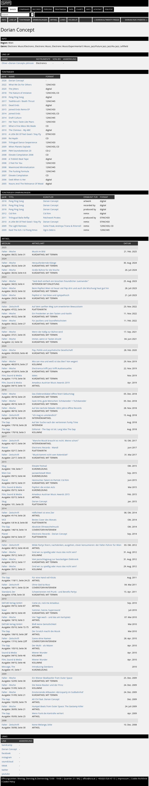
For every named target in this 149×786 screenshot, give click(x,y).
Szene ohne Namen (41, 638)
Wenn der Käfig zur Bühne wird (47, 332)
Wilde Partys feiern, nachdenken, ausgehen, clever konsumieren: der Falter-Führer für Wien (76, 545)
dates (34, 375)
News (4, 9)
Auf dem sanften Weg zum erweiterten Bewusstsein (57, 306)
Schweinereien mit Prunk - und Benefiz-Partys (54, 592)
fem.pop (109, 9)
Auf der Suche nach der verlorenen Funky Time (55, 422)
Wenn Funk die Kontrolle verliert (48, 713)
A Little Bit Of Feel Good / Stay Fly (25, 134)
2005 (4, 183)
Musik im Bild (38, 251)
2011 (4, 122)
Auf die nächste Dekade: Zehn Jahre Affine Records (57, 408)
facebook (6, 753)
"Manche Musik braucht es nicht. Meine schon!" (55, 440)
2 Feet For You (15, 163)
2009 (4, 138)
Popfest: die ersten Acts (43, 487)
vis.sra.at (72, 20)
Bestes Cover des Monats (44, 519)
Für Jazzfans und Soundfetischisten (49, 320)
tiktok (4, 765)
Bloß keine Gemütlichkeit (44, 624)
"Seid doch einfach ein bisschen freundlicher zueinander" (60, 281)
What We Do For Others (20, 84)
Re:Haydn (13, 138)
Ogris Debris (49, 230)
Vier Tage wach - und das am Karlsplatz (51, 617)
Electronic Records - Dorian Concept (49, 534)
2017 (4, 101)
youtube (6, 774)
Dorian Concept (16, 80)
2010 (4, 130)
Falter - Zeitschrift (10, 306)
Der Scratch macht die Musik (46, 631)
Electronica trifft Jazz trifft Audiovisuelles (52, 368)
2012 (4, 213)
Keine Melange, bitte (42, 724)
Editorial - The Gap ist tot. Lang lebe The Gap (54, 429)
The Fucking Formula (19, 171)
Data (71, 9)
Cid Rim (12, 213)
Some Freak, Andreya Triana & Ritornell (62, 226)
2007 (4, 175)
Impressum (123, 778)
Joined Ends (14, 113)
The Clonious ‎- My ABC (20, 130)
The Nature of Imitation (20, 93)
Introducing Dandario (42, 666)
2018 (4, 93)
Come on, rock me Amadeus (45, 603)
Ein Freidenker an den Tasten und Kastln (52, 313)
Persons (48, 9)
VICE (4, 519)
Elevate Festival (39, 466)
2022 (4, 84)
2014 (4, 113)
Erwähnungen (40, 20)
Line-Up (12, 20)
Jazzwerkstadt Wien (41, 473)
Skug (4, 466)
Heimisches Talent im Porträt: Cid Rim (50, 480)
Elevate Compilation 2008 (21, 155)
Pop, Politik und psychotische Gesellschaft (52, 350)
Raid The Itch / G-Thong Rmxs (23, 230)
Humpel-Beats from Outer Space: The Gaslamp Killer (57, 706)
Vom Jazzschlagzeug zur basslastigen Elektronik (55, 559)
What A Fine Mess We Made (22, 126)
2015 (4, 105)
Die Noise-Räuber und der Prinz (47, 685)
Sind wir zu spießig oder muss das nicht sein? (54, 552)
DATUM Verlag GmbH (12, 603)
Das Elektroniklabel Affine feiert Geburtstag (53, 394)
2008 (4, 155)
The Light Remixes (17, 226)
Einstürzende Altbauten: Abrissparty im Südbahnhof (57, 692)
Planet (5, 447)
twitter (5, 770)
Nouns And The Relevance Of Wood (26, 183)
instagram (7, 757)
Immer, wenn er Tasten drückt (46, 339)
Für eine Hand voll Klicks (44, 577)
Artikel (53, 20)
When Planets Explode (19, 146)
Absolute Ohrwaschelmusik (45, 526)
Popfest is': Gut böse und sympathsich (50, 295)
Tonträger (24, 20)
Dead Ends (14, 105)
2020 (4, 89)
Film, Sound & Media (12, 375)
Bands (13, 9)
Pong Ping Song (16, 97)
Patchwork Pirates (52, 217)
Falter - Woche (9, 251)
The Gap (6, 422)
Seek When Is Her (17, 179)
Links (62, 20)
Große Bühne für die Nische (45, 270)
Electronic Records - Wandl (45, 447)
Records (36, 9)
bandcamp (7, 745)
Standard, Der (8, 592)
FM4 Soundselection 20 (20, 150)
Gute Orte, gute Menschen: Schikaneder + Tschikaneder (59, 401)
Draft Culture (15, 117)
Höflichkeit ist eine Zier (43, 512)
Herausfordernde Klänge (44, 263)
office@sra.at (89, 778)
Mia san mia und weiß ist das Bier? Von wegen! (55, 361)
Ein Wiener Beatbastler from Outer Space (52, 678)
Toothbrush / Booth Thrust (21, 101)
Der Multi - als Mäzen (42, 645)
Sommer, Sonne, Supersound (46, 610)
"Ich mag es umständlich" (44, 415)
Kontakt (98, 9)
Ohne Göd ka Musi (41, 584)
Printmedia (60, 9)
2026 (4, 80)
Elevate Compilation (18, 175)
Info (88, 9)
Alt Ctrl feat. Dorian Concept (45, 699)
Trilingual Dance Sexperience (23, 142)
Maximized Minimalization (21, 167)
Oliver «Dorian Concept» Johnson (18, 63)
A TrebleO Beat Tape (19, 159)
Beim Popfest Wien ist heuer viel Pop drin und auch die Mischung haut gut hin (70, 288)
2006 (4, 179)
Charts (79, 9)
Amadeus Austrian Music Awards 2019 (51, 382)
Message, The (8, 666)
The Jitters (14, 89)
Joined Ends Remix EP (19, 109)
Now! (4, 610)
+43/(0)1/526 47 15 (106, 778)
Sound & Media (9, 652)
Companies (24, 9)
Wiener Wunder (39, 652)
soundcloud (7, 761)
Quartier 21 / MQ (72, 778)
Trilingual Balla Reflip (19, 217)
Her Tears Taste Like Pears (21, 122)
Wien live (6, 473)
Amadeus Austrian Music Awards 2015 (51, 494)
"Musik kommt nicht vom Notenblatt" (50, 454)
